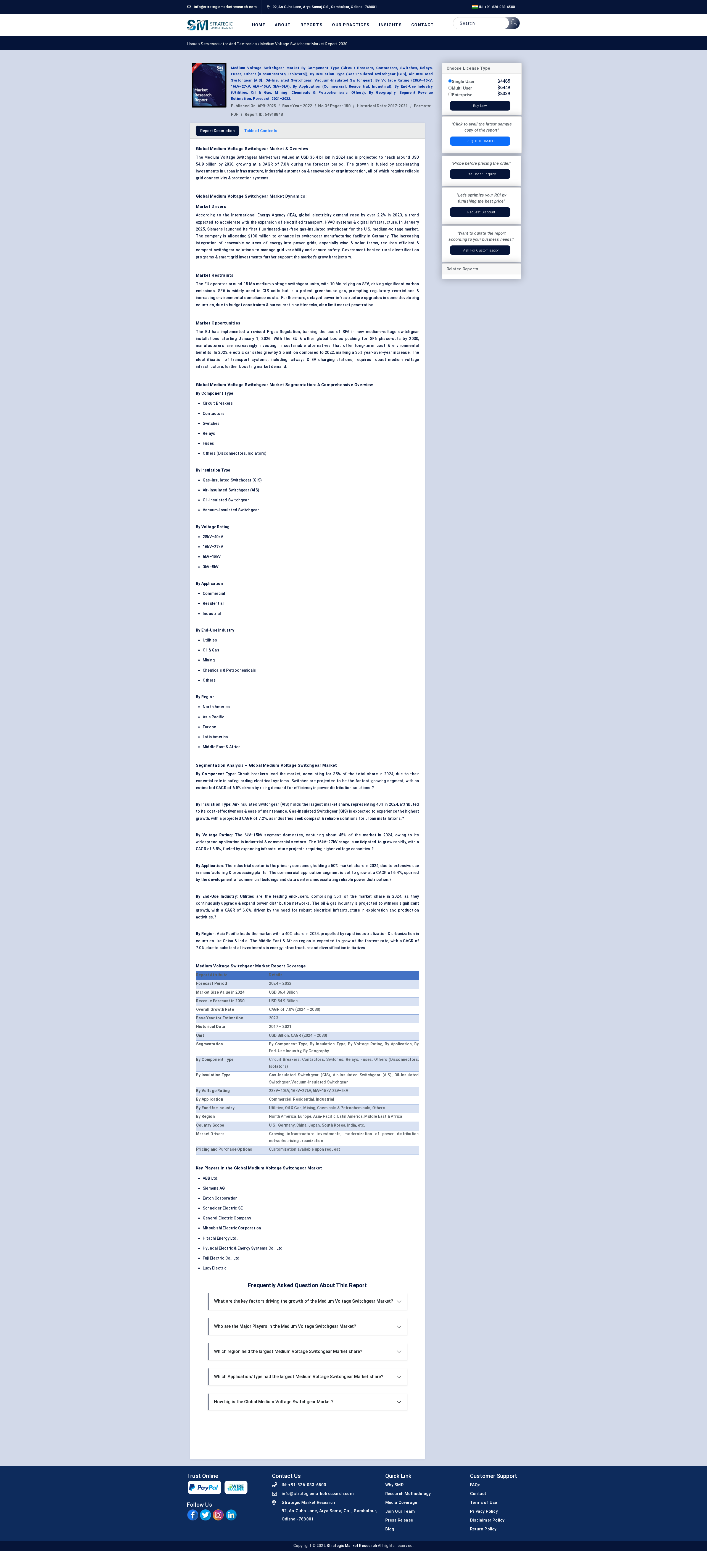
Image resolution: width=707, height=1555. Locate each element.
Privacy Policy (484, 1511)
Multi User (462, 88)
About (283, 25)
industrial (274, 171)
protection (241, 178)
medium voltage (403, 359)
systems (344, 222)
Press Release (399, 1520)
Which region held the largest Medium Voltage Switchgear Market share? (288, 1351)
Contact (422, 25)
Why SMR (394, 1484)
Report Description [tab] (217, 131)
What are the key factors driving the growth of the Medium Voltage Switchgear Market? (303, 1301)
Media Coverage (401, 1502)
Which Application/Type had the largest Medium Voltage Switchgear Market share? (298, 1376)
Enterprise (462, 94)
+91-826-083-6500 (307, 1484)
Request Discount (481, 212)
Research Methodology (408, 1493)
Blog (389, 1529)
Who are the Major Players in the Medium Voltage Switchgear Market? (285, 1326)
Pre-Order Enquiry (481, 174)
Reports (311, 25)
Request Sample (481, 141)
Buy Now (480, 106)
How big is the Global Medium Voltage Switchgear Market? (274, 1401)
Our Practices (351, 25)
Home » (194, 44)
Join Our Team (400, 1511)
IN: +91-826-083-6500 (496, 7)
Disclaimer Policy (487, 1520)
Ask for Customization (481, 250)
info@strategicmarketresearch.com (318, 1493)
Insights (390, 25)
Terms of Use (483, 1502)
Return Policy (483, 1529)
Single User (463, 81)
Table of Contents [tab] (260, 131)
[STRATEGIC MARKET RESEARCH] (210, 25)
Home (258, 25)
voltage (389, 331)
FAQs (475, 1484)
